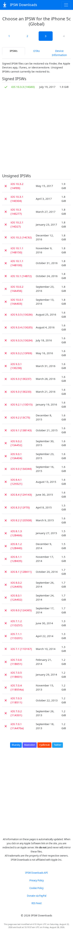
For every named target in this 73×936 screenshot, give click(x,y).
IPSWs (13, 51)
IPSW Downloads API (36, 872)
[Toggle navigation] (66, 4)
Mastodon (29, 744)
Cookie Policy (36, 888)
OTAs (36, 51)
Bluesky (16, 744)
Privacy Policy (36, 880)
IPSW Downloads (23, 4)
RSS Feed (36, 903)
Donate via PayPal (36, 895)
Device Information (59, 53)
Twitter (57, 744)
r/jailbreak (44, 744)
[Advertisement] (36, 132)
